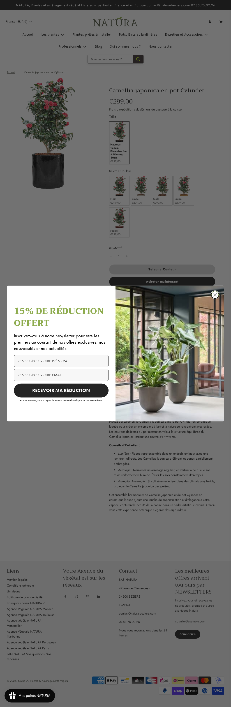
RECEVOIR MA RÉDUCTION (61, 390)
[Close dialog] (215, 295)
